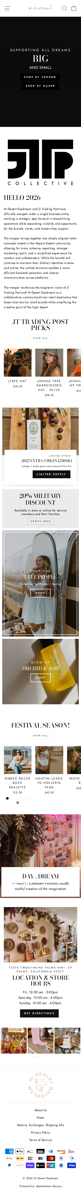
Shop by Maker (40, 86)
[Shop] (40, 583)
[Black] (7, 798)
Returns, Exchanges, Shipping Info (40, 1125)
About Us (40, 1110)
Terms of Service (40, 1140)
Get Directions (39, 1013)
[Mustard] (23, 798)
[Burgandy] (17, 798)
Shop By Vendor (40, 77)
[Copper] (12, 798)
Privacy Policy (40, 1132)
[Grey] (17, 802)
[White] (28, 798)
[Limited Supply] (40, 447)
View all (40, 338)
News (40, 1117)
